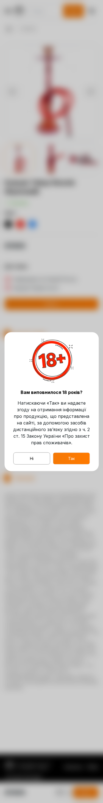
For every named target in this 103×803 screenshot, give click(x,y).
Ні (32, 458)
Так (71, 458)
